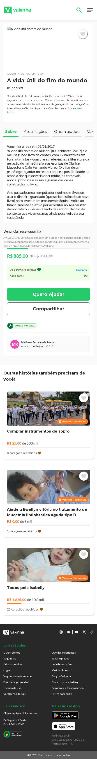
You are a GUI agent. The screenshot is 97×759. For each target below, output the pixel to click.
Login (6, 670)
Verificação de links (15, 694)
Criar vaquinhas (12, 664)
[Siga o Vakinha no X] (84, 632)
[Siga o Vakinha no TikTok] (92, 632)
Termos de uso (12, 688)
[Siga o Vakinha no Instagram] (61, 632)
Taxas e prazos (60, 658)
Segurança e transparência (68, 688)
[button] (48, 47)
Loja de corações (62, 664)
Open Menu (90, 10)
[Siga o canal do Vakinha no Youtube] (76, 632)
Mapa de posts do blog (65, 682)
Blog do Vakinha (61, 676)
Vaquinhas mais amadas (17, 676)
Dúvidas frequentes (64, 652)
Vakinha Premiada (63, 670)
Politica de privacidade (16, 682)
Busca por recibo (62, 694)
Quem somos (11, 652)
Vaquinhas (9, 658)
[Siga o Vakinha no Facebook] (69, 632)
